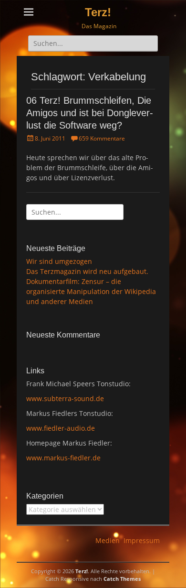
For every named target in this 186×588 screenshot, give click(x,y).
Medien (107, 540)
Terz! (98, 12)
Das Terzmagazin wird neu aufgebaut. (87, 271)
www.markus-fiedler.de (63, 457)
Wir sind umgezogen (59, 261)
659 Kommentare (102, 138)
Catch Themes (122, 578)
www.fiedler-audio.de (60, 428)
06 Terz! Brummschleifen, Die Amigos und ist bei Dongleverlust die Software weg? (89, 113)
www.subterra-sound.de (65, 398)
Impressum (142, 540)
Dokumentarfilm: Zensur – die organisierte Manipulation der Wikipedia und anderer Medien (91, 291)
